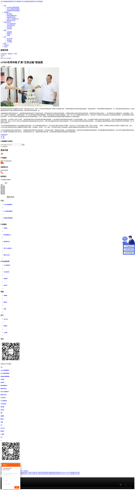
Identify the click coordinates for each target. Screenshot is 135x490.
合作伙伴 (9, 28)
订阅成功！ (5, 146)
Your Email (3, 144)
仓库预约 (34, 472)
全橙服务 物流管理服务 (13, 10)
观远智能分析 (73, 472)
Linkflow (68, 472)
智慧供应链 (57, 472)
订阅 (23, 144)
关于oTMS (10, 38)
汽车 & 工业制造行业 (12, 18)
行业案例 (6, 12)
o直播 (8, 35)
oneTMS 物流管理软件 (8, 204)
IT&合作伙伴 (7, 22)
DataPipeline (63, 472)
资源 (5, 30)
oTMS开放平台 (11, 25)
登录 (5, 43)
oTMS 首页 (4, 53)
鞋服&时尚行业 (11, 17)
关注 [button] (1, 437)
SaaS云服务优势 (11, 23)
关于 (5, 36)
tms (1, 134)
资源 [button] (1, 412)
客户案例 (9, 14)
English (6, 46)
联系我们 (9, 40)
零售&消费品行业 (12, 15)
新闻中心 (9, 33)
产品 (5, 5)
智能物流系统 (52, 472)
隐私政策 (26, 470)
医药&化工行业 (11, 20)
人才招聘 (9, 41)
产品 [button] (1, 367)
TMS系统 (29, 472)
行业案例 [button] (2, 379)
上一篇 (2, 136)
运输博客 (9, 32)
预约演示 (9, 197)
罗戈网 (78, 472)
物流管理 (4, 134)
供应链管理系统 (45, 472)
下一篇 (2, 138)
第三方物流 (38, 472)
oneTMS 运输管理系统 (13, 7)
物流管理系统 (24, 472)
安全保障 (9, 27)
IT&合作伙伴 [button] (3, 397)
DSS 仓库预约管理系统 (13, 9)
